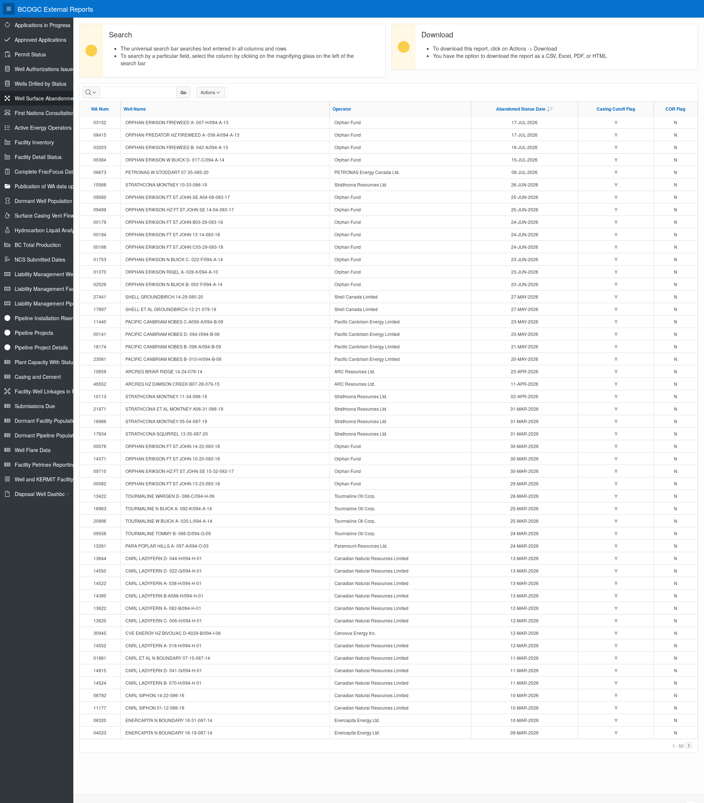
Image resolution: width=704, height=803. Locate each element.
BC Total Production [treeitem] (38, 244)
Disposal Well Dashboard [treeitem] (44, 493)
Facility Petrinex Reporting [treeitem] (45, 464)
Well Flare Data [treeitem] (33, 450)
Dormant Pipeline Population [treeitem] (48, 435)
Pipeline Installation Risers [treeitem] (45, 318)
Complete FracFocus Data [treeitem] (45, 171)
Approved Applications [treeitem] (40, 39)
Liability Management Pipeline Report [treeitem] (58, 303)
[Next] (688, 745)
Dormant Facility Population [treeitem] (46, 420)
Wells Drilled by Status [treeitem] (40, 83)
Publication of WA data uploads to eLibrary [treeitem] (64, 186)
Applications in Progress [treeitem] (42, 25)
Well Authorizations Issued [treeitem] (45, 69)
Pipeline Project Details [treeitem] (41, 347)
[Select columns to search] (91, 92)
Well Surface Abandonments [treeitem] (48, 98)
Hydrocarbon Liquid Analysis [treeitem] (48, 230)
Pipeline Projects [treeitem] (34, 332)
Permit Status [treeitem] (30, 54)
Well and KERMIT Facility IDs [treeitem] (48, 479)
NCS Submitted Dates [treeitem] (40, 259)
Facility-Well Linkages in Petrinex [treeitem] (53, 391)
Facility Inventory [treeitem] (34, 142)
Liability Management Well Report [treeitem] (54, 274)
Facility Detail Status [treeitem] (38, 156)
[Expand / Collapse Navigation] (9, 9)
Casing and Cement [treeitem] (38, 376)
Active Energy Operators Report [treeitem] (52, 127)
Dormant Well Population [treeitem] (43, 200)
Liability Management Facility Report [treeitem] (57, 288)
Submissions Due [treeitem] (35, 406)
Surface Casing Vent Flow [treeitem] (44, 215)
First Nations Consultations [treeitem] (46, 112)
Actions (208, 92)
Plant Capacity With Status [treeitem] (45, 362)
